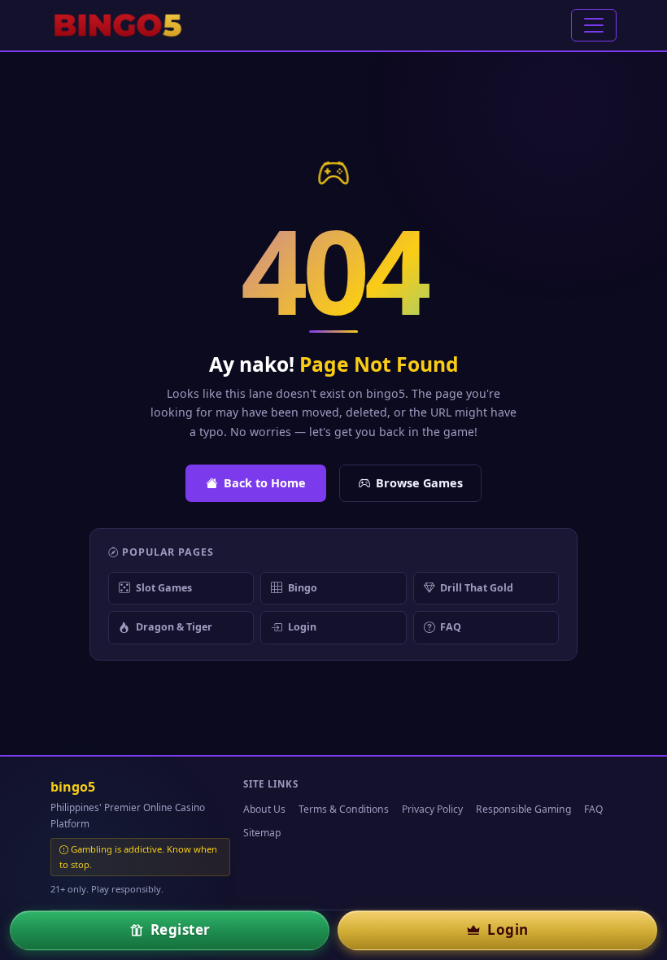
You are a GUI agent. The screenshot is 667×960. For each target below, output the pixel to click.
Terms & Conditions (344, 809)
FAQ (450, 627)
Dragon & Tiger (174, 627)
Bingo (302, 588)
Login (302, 627)
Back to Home (265, 483)
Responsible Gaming (523, 809)
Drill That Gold (476, 588)
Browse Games (419, 483)
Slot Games (164, 588)
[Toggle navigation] (594, 25)
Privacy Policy (432, 809)
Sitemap (262, 833)
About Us (264, 809)
